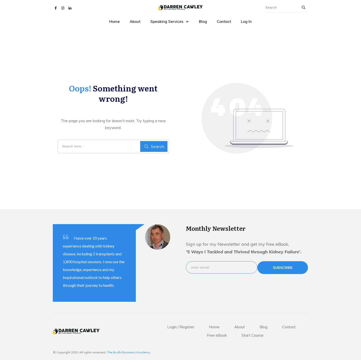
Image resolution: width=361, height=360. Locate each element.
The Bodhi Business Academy (128, 352)
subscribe (282, 267)
